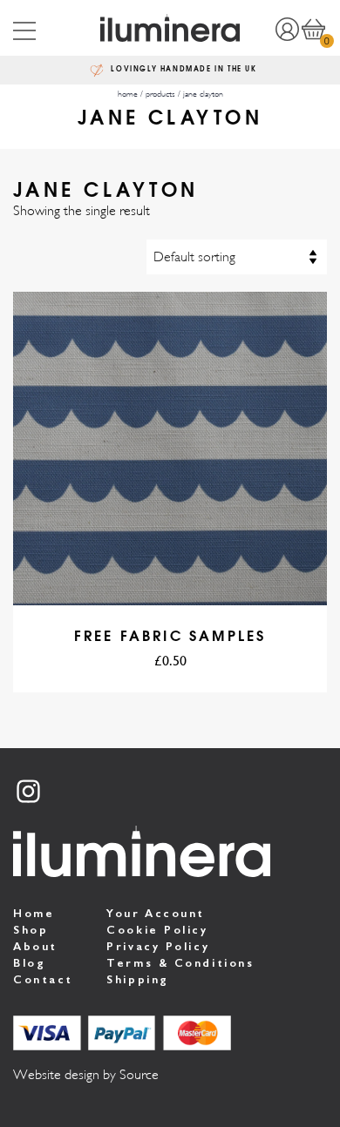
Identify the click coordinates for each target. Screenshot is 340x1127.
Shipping (137, 979)
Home (33, 913)
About (35, 946)
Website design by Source (86, 1075)
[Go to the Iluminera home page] (170, 28)
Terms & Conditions (180, 962)
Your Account (155, 913)
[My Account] (287, 28)
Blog (29, 962)
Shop (30, 929)
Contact (43, 979)
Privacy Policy (157, 946)
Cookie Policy (156, 929)
